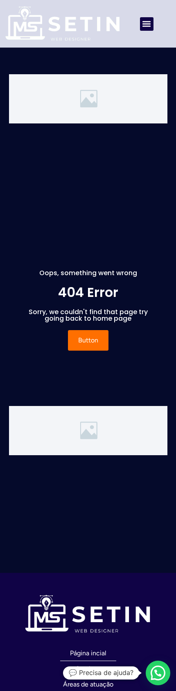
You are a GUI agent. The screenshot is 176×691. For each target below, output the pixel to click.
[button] (146, 24)
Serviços (88, 669)
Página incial (88, 653)
